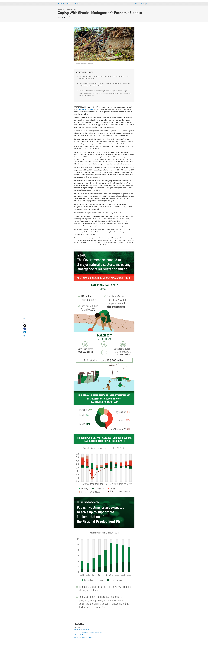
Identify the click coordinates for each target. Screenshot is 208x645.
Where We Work (61, 3)
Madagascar (69, 3)
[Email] (24, 319)
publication (76, 3)
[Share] (24, 328)
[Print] (24, 322)
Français (148, 4)
